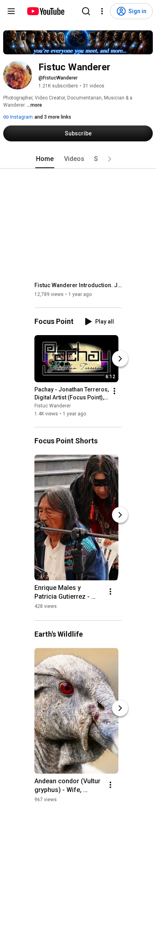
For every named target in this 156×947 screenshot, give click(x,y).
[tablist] (78, 159)
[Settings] (102, 11)
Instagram (21, 117)
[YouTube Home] (45, 11)
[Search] (86, 11)
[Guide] (11, 11)
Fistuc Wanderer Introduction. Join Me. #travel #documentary (78, 285)
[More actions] (114, 391)
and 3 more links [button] (52, 117)
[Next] (120, 359)
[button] (109, 159)
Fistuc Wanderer (52, 406)
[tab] (44, 159)
